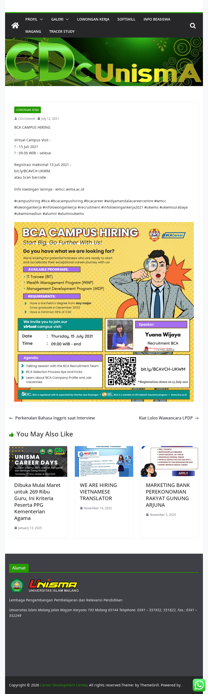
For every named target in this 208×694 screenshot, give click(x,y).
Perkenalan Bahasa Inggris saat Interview (55, 418)
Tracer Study (62, 31)
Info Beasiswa (157, 19)
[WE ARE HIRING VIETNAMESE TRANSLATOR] (104, 449)
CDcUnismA (26, 118)
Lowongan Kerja (93, 19)
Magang (33, 31)
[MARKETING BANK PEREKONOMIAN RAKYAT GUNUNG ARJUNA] (170, 449)
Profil (31, 19)
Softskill (126, 19)
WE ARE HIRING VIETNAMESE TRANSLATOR (98, 492)
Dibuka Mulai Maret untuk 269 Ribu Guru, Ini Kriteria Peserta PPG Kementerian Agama (37, 501)
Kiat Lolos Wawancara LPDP (166, 418)
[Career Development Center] (15, 25)
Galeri (57, 19)
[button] (40, 19)
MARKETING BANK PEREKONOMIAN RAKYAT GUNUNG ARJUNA (168, 495)
